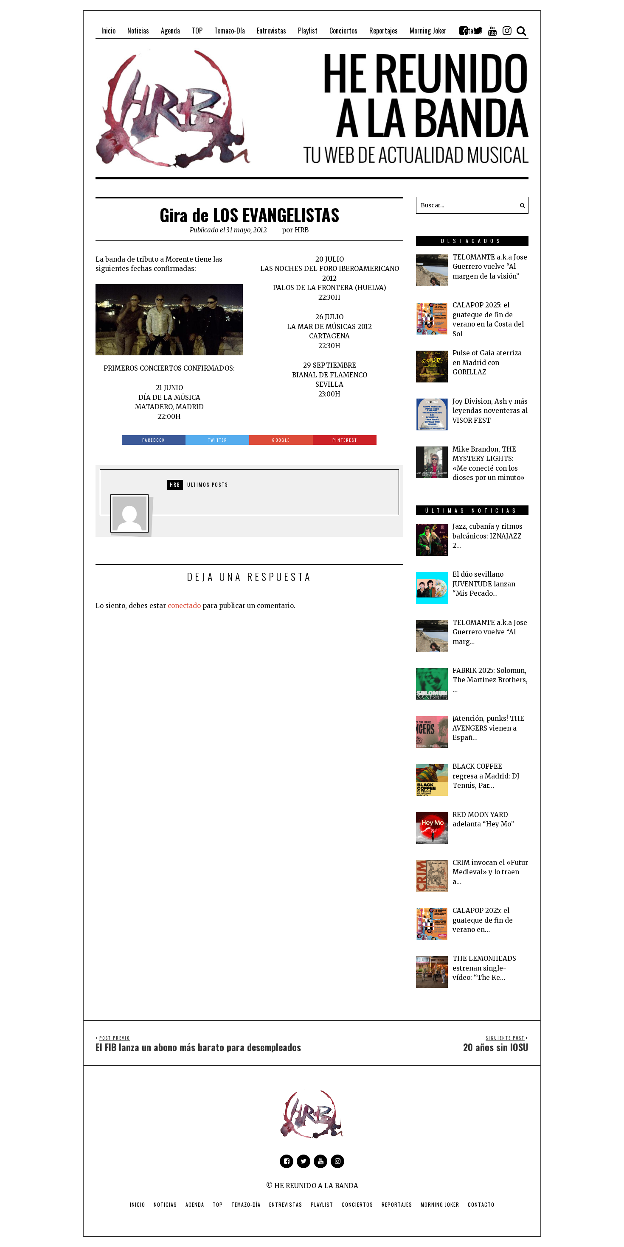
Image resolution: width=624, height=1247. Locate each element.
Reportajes (397, 1204)
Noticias (165, 1204)
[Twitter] (478, 30)
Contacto (481, 1204)
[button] (520, 205)
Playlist (322, 1204)
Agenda (195, 1204)
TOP (218, 1204)
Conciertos (357, 1204)
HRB (302, 230)
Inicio (137, 1204)
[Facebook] (463, 30)
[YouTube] (492, 30)
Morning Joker (440, 1204)
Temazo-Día (246, 1204)
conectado (184, 606)
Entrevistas (285, 1204)
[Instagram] (507, 30)
